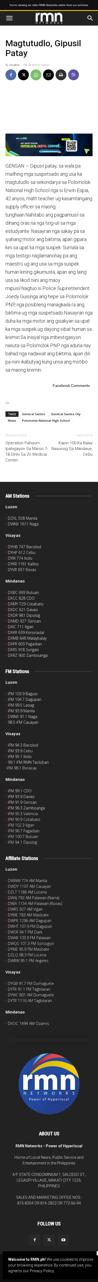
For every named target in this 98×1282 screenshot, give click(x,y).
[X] (23, 74)
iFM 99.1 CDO (20, 790)
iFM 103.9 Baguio (23, 693)
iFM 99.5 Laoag (21, 705)
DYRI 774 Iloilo (20, 558)
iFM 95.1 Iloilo (20, 756)
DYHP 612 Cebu (21, 552)
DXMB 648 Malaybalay (27, 638)
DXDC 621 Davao (23, 609)
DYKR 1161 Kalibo (23, 563)
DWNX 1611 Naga (23, 523)
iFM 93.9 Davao (21, 796)
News (12, 420)
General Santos (33, 414)
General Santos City (66, 414)
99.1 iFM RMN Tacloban (28, 762)
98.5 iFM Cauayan (23, 722)
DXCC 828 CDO (21, 598)
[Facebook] (10, 74)
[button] (9, 18)
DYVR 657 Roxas (22, 569)
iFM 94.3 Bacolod (23, 745)
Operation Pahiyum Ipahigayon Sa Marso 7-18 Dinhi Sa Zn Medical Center (26, 451)
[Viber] (73, 74)
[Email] (48, 74)
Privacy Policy (42, 1271)
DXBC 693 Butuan (23, 592)
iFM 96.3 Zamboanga (26, 808)
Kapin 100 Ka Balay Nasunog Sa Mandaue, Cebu (72, 448)
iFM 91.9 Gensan (22, 802)
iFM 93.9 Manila (21, 710)
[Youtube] (63, 1240)
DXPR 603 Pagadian (25, 643)
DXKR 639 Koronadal (26, 632)
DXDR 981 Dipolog (24, 615)
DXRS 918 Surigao (23, 649)
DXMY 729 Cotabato (26, 603)
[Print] (61, 74)
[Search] (90, 18)
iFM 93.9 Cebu (20, 750)
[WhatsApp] (35, 74)
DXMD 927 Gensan (24, 621)
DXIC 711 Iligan (20, 626)
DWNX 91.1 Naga (22, 716)
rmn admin (14, 65)
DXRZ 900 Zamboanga (28, 655)
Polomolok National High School (46, 420)
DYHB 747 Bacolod (24, 546)
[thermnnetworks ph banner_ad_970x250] (49, 145)
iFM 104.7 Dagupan (24, 699)
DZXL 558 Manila (22, 518)
